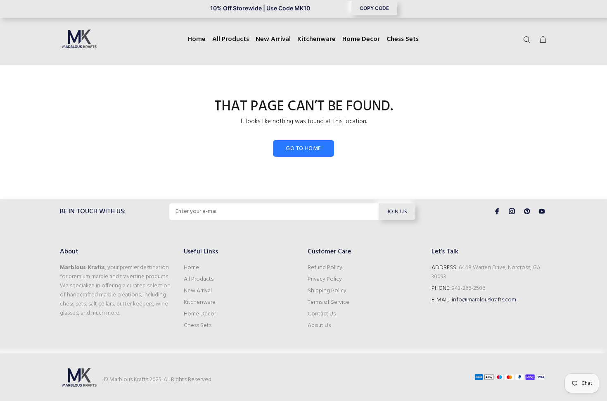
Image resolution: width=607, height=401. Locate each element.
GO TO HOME (303, 148)
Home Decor (200, 314)
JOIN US (397, 212)
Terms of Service (328, 302)
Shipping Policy (327, 291)
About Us (319, 325)
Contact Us (322, 314)
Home (191, 267)
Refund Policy (325, 267)
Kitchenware (200, 302)
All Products (198, 279)
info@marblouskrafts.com (484, 300)
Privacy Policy (325, 279)
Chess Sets (197, 325)
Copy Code (374, 8)
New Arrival (198, 291)
